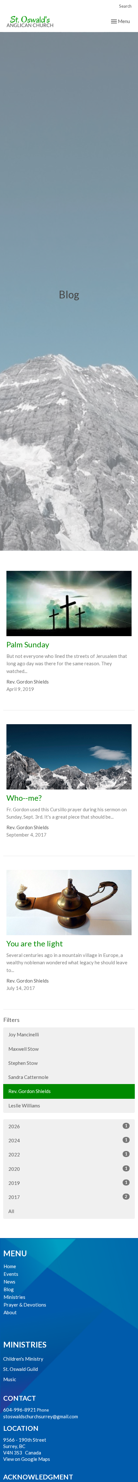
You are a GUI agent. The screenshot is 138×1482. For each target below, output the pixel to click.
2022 (67, 1154)
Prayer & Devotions (25, 1305)
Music (9, 1379)
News (9, 1281)
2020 (67, 1169)
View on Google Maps (26, 1459)
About (10, 1312)
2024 (67, 1140)
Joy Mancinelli (23, 1034)
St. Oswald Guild (20, 1369)
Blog (9, 1289)
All (11, 1211)
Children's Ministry (23, 1359)
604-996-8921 (19, 1410)
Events (11, 1274)
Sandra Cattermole (28, 1077)
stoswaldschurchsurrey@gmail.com (40, 1416)
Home (10, 1266)
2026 (67, 1126)
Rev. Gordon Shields (29, 1091)
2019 (67, 1183)
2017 (67, 1197)
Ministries (14, 1297)
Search (125, 6)
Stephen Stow (23, 1063)
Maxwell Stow (23, 1049)
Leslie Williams (24, 1105)
